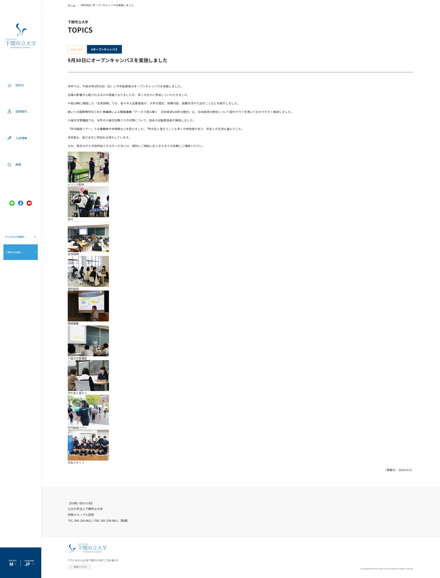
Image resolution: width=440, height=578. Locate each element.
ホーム (71, 5)
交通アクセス (80, 566)
